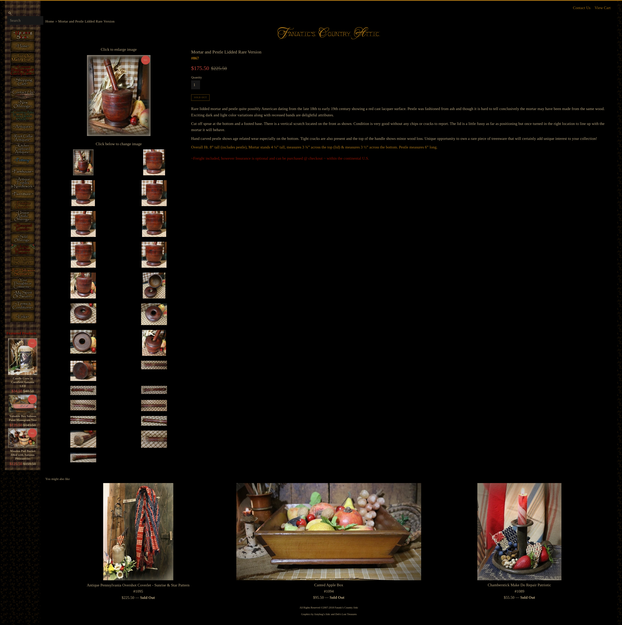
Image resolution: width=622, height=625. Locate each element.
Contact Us (581, 8)
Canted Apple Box (328, 585)
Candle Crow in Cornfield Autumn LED (22, 382)
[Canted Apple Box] (328, 531)
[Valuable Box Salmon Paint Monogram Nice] (22, 403)
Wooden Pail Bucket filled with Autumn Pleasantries (22, 454)
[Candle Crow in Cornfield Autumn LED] (22, 356)
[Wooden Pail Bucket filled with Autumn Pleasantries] (22, 438)
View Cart (603, 8)
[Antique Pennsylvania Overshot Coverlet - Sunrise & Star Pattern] (138, 531)
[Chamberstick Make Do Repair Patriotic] (519, 531)
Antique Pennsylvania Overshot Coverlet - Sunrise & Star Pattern (138, 585)
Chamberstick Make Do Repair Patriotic (519, 585)
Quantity (196, 77)
